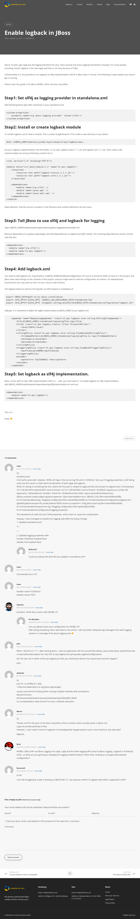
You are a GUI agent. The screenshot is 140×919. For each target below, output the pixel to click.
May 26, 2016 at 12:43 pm (25, 646)
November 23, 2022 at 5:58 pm (26, 747)
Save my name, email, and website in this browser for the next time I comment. (43, 821)
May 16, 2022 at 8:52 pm (36, 552)
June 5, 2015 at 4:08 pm (24, 570)
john (20, 799)
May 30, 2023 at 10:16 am (25, 771)
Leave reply (37, 469)
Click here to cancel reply (31, 800)
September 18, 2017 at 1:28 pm (39, 622)
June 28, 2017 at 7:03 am (24, 676)
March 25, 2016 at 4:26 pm (25, 608)
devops (8, 24)
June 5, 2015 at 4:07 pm (24, 469)
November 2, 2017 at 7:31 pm (26, 714)
